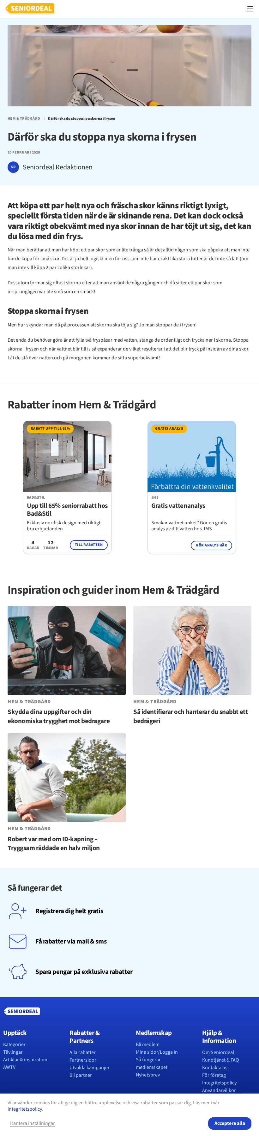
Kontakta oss (216, 1067)
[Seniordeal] (30, 9)
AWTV (9, 1067)
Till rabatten (89, 544)
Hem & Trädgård (24, 119)
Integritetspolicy (219, 1082)
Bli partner (80, 1075)
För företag (214, 1075)
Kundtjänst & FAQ (220, 1060)
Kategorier (14, 1044)
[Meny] (250, 9)
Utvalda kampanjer (89, 1067)
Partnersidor (82, 1060)
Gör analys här (211, 545)
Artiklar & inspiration (25, 1059)
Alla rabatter (82, 1052)
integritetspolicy (25, 1109)
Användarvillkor (219, 1090)
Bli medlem (148, 1044)
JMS (155, 497)
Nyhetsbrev (148, 1074)
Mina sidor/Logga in (157, 1052)
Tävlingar (13, 1052)
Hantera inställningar (32, 1123)
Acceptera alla (229, 1123)
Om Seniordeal (218, 1052)
